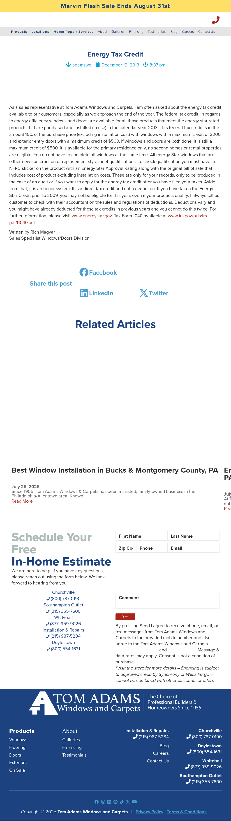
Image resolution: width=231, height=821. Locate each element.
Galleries (118, 32)
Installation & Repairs (63, 633)
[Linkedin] (109, 802)
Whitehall (65, 620)
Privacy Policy (181, 649)
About (102, 32)
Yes (178, 562)
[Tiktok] (122, 802)
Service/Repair (165, 585)
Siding (184, 578)
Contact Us (206, 32)
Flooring (200, 585)
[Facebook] (97, 802)
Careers (188, 32)
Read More (22, 501)
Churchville (65, 595)
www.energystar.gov (92, 215)
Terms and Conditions (137, 649)
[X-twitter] (128, 802)
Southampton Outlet (63, 607)
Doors (159, 578)
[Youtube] (134, 802)
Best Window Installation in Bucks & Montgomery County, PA (115, 470)
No (200, 562)
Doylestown (65, 645)
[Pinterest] (115, 802)
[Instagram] (103, 802)
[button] (99, 272)
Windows (131, 578)
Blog (174, 32)
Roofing (130, 585)
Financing (136, 32)
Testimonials (157, 32)
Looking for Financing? (138, 562)
